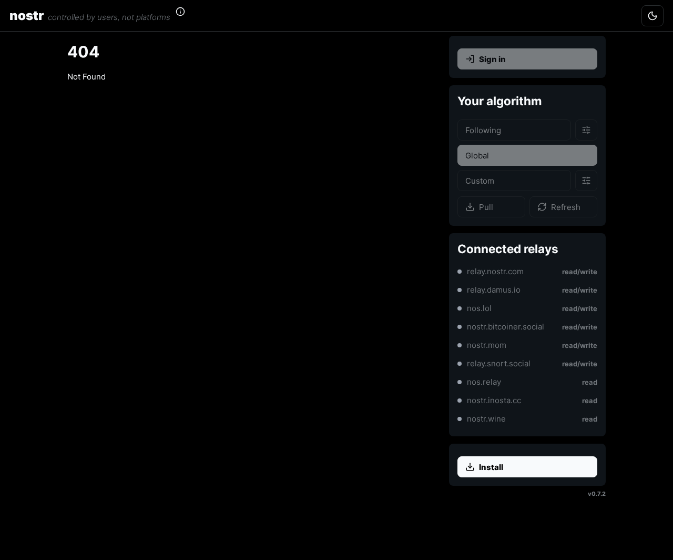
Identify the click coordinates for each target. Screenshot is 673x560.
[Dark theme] (652, 15)
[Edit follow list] (586, 130)
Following (483, 130)
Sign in (492, 59)
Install (491, 467)
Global (477, 156)
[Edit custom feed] (586, 180)
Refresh (565, 207)
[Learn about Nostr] (187, 16)
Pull (486, 207)
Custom (479, 181)
